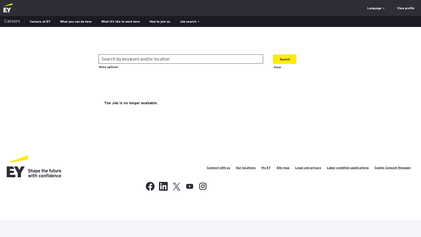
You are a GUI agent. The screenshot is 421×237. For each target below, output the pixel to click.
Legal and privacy (308, 168)
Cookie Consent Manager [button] (393, 168)
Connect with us (218, 168)
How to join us (160, 21)
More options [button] (108, 67)
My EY (266, 168)
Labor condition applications (348, 168)
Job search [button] (188, 21)
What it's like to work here (120, 21)
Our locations (246, 168)
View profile (405, 8)
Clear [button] (277, 67)
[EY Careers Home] (8, 8)
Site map (283, 168)
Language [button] (374, 8)
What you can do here (76, 21)
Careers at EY (40, 21)
